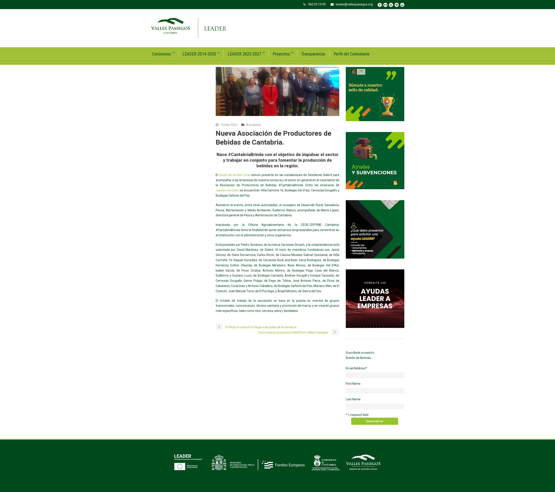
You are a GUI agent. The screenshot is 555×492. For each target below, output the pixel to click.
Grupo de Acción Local (234, 175)
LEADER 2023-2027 (244, 54)
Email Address (356, 368)
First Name (353, 383)
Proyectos (281, 54)
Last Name (353, 399)
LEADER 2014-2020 (199, 54)
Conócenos (161, 54)
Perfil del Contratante (352, 54)
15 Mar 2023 (228, 125)
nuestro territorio (227, 190)
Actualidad (253, 125)
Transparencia (313, 54)
